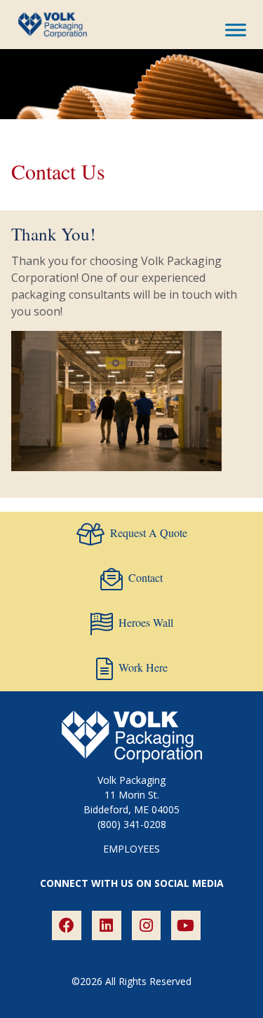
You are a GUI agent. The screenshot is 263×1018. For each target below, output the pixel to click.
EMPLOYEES (131, 848)
